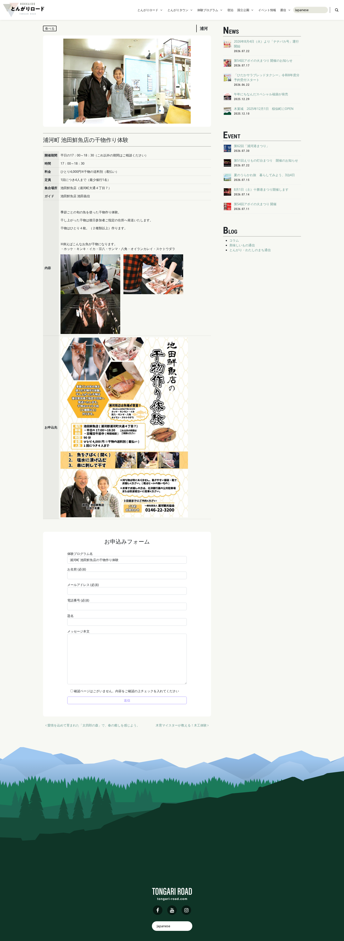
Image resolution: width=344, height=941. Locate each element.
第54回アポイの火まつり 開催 (255, 204)
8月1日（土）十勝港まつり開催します (261, 189)
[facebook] (157, 910)
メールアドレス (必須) (83, 585)
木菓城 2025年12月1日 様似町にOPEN (263, 108)
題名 (70, 616)
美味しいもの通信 (242, 245)
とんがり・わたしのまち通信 (250, 250)
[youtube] (172, 910)
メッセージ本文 (78, 631)
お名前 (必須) (76, 569)
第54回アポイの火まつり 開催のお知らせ (263, 60)
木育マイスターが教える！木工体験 (181, 725)
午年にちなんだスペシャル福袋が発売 (261, 94)
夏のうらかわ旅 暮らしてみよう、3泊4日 (264, 175)
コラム (234, 240)
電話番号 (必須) (78, 600)
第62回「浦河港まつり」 (251, 146)
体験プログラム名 (80, 554)
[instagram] (186, 910)
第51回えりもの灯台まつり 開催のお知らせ (266, 160)
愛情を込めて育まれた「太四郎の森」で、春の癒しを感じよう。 (93, 725)
